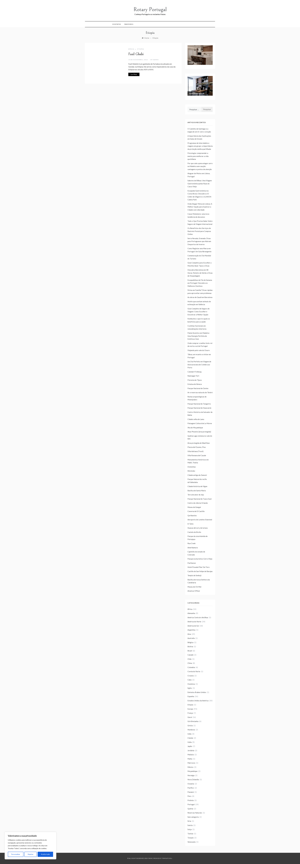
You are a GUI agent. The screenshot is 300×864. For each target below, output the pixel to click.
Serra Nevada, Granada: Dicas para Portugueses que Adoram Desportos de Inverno (199, 241)
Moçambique (192, 771)
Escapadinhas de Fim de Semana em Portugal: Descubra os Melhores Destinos (200, 283)
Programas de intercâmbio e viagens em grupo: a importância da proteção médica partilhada (200, 146)
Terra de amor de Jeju (196, 495)
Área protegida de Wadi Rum (199, 443)
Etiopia (140, 49)
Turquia (190, 838)
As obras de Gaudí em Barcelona (200, 297)
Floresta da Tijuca (195, 380)
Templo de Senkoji (194, 575)
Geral (190, 717)
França (190, 713)
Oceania (191, 784)
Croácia (191, 676)
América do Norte (194, 621)
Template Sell (167, 858)
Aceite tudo (45, 854)
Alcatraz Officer (194, 591)
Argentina (191, 630)
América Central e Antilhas (198, 617)
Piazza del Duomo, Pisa (197, 447)
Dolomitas (192, 467)
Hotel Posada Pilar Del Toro (199, 567)
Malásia (191, 754)
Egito (190, 688)
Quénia (190, 809)
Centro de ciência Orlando (198, 503)
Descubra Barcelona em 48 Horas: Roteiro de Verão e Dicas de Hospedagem (200, 273)
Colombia (191, 667)
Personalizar (15, 854)
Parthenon (192, 563)
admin (156, 60)
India (189, 734)
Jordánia (191, 750)
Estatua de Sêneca (195, 384)
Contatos (116, 24)
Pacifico (191, 788)
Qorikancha (192, 515)
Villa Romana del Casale (197, 455)
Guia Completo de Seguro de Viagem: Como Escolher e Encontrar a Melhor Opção (199, 312)
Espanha (191, 696)
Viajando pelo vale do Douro (199, 350)
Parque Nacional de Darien (198, 388)
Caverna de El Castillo (196, 511)
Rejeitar (30, 854)
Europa (190, 709)
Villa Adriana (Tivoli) (195, 451)
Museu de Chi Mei (194, 587)
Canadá (190, 655)
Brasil (190, 651)
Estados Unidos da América (198, 701)
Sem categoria (193, 817)
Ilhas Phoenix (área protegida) (199, 432)
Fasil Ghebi (136, 54)
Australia (191, 638)
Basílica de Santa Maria (197, 490)
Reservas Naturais (195, 813)
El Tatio (190, 524)
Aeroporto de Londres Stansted (200, 520)
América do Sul (193, 626)
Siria (189, 821)
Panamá (191, 792)
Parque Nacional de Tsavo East (200, 499)
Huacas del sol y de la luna (198, 528)
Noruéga (191, 775)
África (131, 49)
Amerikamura (193, 547)
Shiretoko (191, 471)
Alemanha (191, 613)
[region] (30, 845)
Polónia (191, 800)
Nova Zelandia (193, 779)
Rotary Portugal (150, 9)
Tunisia (190, 834)
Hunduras (191, 730)
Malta (190, 759)
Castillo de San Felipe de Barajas (200, 571)
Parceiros (128, 24)
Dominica (191, 684)
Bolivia (190, 646)
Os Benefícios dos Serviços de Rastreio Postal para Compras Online (199, 231)
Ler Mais (134, 74)
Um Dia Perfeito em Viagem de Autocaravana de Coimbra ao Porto (199, 364)
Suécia (190, 825)
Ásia (189, 634)
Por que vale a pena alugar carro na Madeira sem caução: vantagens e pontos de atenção (200, 166)
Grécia (190, 725)
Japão (190, 746)
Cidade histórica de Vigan (197, 486)
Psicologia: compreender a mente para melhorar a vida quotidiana (198, 156)
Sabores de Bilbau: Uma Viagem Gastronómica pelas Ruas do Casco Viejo (200, 183)
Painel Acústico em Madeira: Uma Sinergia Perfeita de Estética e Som (199, 336)
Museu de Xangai (194, 507)
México (190, 767)
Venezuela (191, 842)
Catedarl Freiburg (194, 372)
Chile (189, 659)
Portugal (191, 804)
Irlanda (190, 738)
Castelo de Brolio (194, 532)
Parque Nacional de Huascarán (199, 408)
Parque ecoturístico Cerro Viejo (200, 559)
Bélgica (190, 642)
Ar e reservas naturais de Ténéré (200, 392)
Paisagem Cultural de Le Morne (200, 423)
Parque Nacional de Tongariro (199, 404)
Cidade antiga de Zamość (197, 475)
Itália (190, 742)
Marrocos (191, 763)
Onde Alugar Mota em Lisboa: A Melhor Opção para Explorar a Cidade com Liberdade (200, 207)
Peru (189, 796)
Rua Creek (191, 543)
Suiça (190, 829)
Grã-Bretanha (193, 721)
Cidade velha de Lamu (196, 419)
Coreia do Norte (194, 671)
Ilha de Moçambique (195, 427)
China (190, 663)
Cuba (189, 680)
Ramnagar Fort (193, 376)
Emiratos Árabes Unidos (197, 692)
